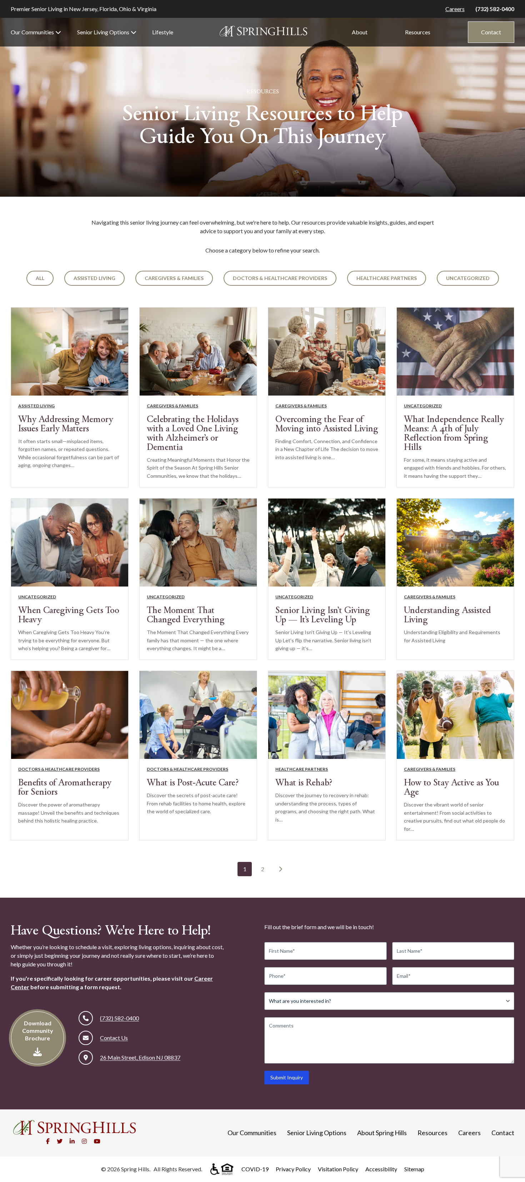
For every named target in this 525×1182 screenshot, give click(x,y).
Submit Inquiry (286, 1077)
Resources (417, 32)
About (360, 32)
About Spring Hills (382, 1133)
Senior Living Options (103, 32)
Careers (455, 8)
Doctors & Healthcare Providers (280, 278)
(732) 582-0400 (494, 8)
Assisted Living (94, 278)
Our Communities (32, 32)
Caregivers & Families (174, 278)
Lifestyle (162, 32)
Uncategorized (468, 278)
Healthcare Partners (386, 278)
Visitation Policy (338, 1169)
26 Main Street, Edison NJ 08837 (140, 1057)
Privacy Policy (293, 1169)
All (40, 278)
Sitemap (414, 1169)
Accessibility (381, 1169)
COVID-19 (255, 1169)
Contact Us (114, 1037)
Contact (491, 32)
